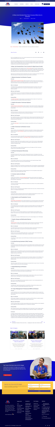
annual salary (16, 123)
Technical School (26, 18)
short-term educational (23, 177)
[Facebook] (45, 425)
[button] (42, 3)
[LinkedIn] (49, 425)
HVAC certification (21, 131)
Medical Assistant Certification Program (17, 80)
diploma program (13, 222)
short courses (29, 68)
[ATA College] (7, 4)
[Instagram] (47, 425)
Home (11, 46)
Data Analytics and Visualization (16, 200)
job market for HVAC (27, 137)
